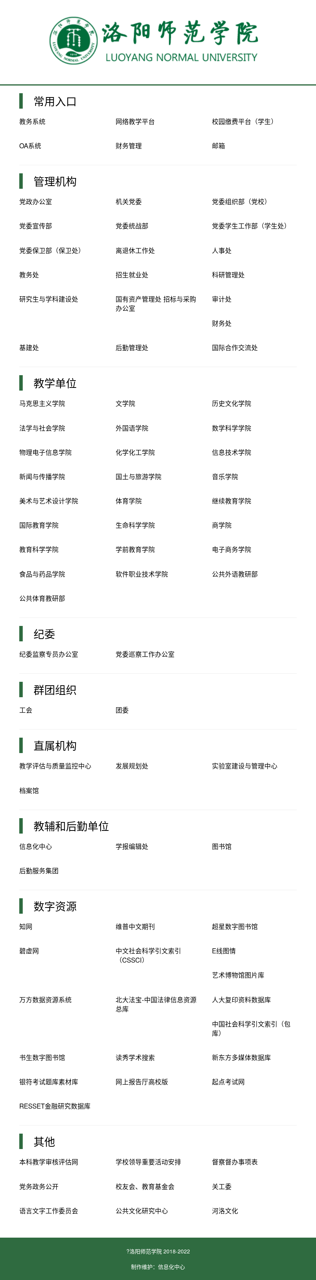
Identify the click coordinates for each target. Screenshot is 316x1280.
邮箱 (218, 145)
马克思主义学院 (42, 403)
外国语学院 (132, 428)
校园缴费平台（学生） (244, 121)
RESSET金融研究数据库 (55, 1106)
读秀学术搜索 (135, 1057)
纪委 (44, 633)
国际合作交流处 (235, 347)
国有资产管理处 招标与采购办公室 (156, 303)
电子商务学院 (231, 549)
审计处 (222, 299)
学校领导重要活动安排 (148, 1161)
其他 (44, 1141)
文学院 (125, 403)
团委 (122, 710)
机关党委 (129, 201)
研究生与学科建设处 (48, 299)
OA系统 (30, 145)
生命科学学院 (135, 525)
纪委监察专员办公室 (48, 654)
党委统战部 (132, 225)
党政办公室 (35, 201)
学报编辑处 (132, 846)
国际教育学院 (39, 525)
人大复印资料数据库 (241, 999)
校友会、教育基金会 (145, 1186)
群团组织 (55, 689)
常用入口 (55, 101)
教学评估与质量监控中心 (55, 765)
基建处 (29, 347)
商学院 (222, 525)
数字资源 (55, 906)
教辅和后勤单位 (71, 826)
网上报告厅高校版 (142, 1081)
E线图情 (224, 950)
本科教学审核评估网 (48, 1161)
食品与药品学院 (42, 574)
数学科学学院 (231, 428)
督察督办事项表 (235, 1161)
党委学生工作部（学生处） (251, 225)
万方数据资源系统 (45, 999)
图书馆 (222, 846)
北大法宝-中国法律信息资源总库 (156, 1004)
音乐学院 (225, 476)
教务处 (29, 274)
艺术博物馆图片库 (238, 975)
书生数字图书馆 (42, 1057)
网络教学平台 (135, 121)
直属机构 (55, 745)
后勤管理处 (132, 347)
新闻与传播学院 (42, 476)
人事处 (222, 250)
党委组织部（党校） (241, 201)
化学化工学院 (135, 452)
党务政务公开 (39, 1186)
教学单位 (55, 383)
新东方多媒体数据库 (241, 1057)
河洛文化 (225, 1210)
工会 (25, 710)
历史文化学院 (231, 403)
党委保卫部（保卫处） (52, 250)
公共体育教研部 (42, 598)
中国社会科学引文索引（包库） (251, 1028)
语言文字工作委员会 (48, 1210)
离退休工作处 (135, 250)
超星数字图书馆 (235, 926)
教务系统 (32, 121)
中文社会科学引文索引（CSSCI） (148, 955)
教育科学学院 (39, 549)
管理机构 (55, 181)
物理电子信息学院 (45, 452)
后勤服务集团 (39, 870)
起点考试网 (228, 1081)
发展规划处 (132, 765)
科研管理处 (228, 274)
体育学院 (129, 500)
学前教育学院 (135, 549)
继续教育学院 (231, 500)
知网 (25, 926)
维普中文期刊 (135, 926)
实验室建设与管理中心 (244, 765)
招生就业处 (132, 274)
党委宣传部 (35, 225)
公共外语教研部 (235, 574)
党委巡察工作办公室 (145, 654)
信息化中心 (35, 846)
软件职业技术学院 (142, 574)
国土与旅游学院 (138, 476)
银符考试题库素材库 (48, 1081)
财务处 (222, 323)
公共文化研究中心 (142, 1210)
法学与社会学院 (42, 428)
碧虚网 (29, 950)
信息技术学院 (231, 452)
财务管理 (129, 145)
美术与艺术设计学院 (48, 500)
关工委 (222, 1186)
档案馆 (29, 790)
